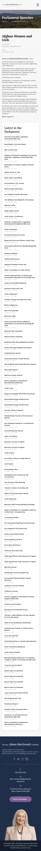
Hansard (4, 21)
